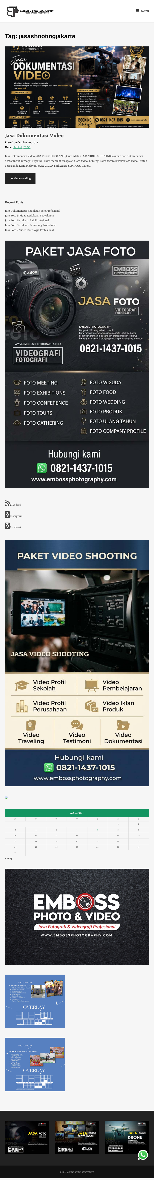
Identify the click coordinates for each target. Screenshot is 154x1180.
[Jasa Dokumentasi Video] (77, 87)
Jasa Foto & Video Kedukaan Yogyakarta (29, 215)
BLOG (26, 147)
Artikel (17, 147)
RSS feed (16, 504)
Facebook (15, 527)
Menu (145, 11)
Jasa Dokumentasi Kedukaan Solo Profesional (32, 210)
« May (8, 858)
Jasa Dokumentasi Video (34, 136)
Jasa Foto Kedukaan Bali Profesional (27, 220)
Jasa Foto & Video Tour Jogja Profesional (29, 230)
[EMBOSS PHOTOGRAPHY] (30, 15)
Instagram (16, 516)
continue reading (20, 178)
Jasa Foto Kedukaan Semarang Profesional (30, 225)
